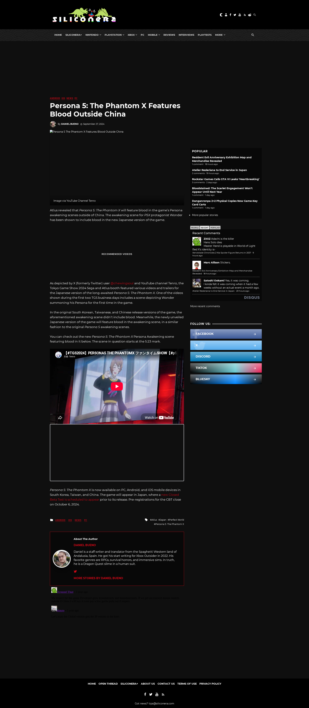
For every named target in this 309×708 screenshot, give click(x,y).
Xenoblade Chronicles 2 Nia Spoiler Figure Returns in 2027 (221, 252)
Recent (204, 228)
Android (55, 98)
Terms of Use (187, 683)
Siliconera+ (73, 34)
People (195, 228)
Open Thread (108, 683)
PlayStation (113, 34)
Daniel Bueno (70, 124)
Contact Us (166, 683)
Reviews (169, 34)
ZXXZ (207, 238)
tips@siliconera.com (161, 703)
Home (58, 34)
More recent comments (205, 306)
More (219, 34)
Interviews (186, 34)
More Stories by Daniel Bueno (98, 578)
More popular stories (205, 215)
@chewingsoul (122, 283)
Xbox (131, 34)
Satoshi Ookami (214, 280)
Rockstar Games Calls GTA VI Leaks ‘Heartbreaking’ (225, 179)
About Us (148, 683)
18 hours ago (209, 273)
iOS (63, 98)
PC (142, 34)
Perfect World (176, 519)
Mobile (153, 34)
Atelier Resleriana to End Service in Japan (219, 170)
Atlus (154, 519)
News (70, 98)
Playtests (205, 34)
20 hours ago (242, 291)
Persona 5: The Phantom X (169, 524)
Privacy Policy (210, 683)
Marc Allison (212, 262)
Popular (215, 228)
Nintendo (92, 34)
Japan (163, 519)
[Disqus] (117, 630)
